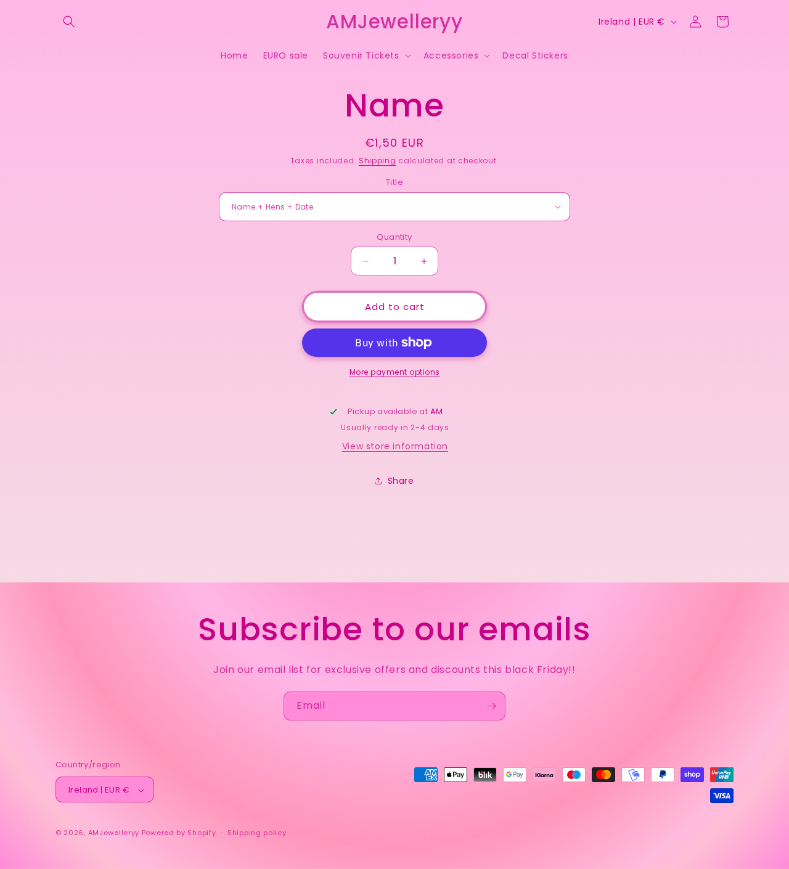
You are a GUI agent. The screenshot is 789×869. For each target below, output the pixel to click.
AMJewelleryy (113, 833)
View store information (395, 446)
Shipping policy (257, 833)
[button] (69, 21)
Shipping (377, 160)
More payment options (395, 372)
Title (394, 182)
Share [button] (401, 481)
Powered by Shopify (179, 833)
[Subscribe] (491, 706)
